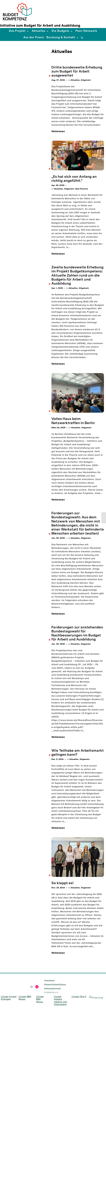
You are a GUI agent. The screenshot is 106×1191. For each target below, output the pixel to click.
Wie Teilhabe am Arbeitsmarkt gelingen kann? (77, 753)
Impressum (49, 981)
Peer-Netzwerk (86, 31)
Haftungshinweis (52, 989)
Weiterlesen (58, 131)
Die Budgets (60, 31)
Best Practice (81, 189)
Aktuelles (38, 31)
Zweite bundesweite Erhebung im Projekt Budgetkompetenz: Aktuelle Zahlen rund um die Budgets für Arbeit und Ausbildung (77, 275)
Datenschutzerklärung (55, 985)
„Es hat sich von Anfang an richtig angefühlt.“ (74, 179)
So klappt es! (62, 883)
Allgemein (86, 80)
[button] (82, 38)
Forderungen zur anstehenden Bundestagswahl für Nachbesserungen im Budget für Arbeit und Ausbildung (77, 633)
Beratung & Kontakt (60, 37)
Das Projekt (17, 31)
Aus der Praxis (33, 37)
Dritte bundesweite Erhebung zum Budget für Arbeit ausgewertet (76, 71)
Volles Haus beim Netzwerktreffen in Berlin (73, 421)
